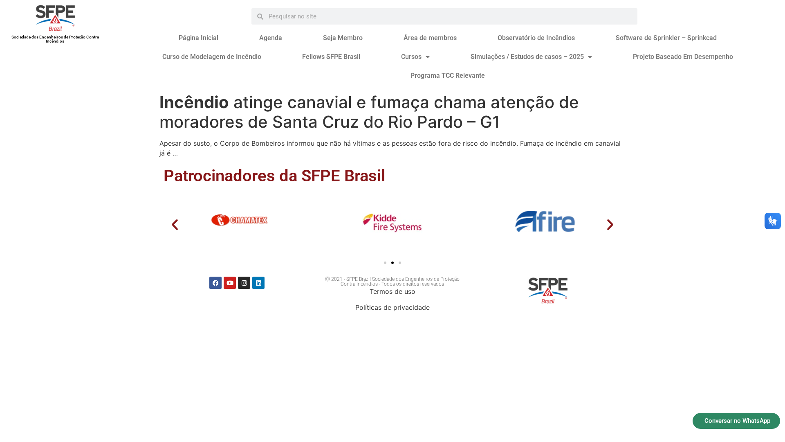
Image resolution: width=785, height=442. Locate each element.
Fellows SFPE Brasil (331, 57)
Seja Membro (343, 38)
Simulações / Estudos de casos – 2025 (527, 57)
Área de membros (430, 38)
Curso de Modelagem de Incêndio (211, 57)
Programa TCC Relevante (447, 75)
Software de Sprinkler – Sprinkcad (666, 38)
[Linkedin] (258, 283)
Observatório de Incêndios (536, 38)
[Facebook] (215, 283)
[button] (175, 224)
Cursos (411, 57)
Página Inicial (198, 38)
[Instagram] (244, 283)
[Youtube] (230, 283)
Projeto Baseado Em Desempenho (683, 57)
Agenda (270, 38)
